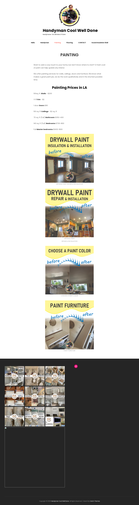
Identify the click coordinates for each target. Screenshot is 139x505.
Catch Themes (95, 501)
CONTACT (82, 43)
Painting (57, 43)
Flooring (69, 43)
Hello (33, 43)
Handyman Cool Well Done (70, 30)
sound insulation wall (100, 43)
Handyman (44, 43)
